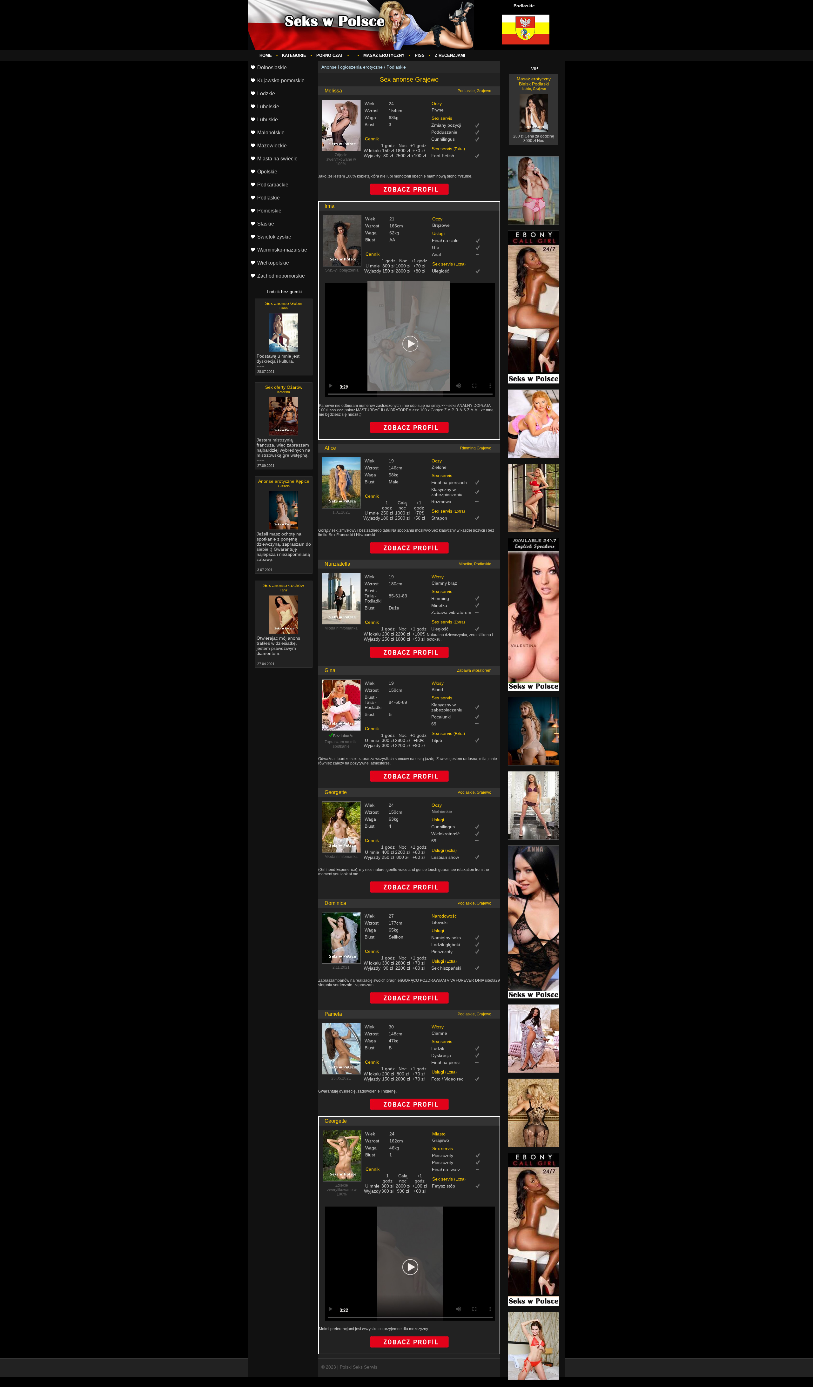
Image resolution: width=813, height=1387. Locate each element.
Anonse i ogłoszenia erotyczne (352, 67)
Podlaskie (396, 67)
